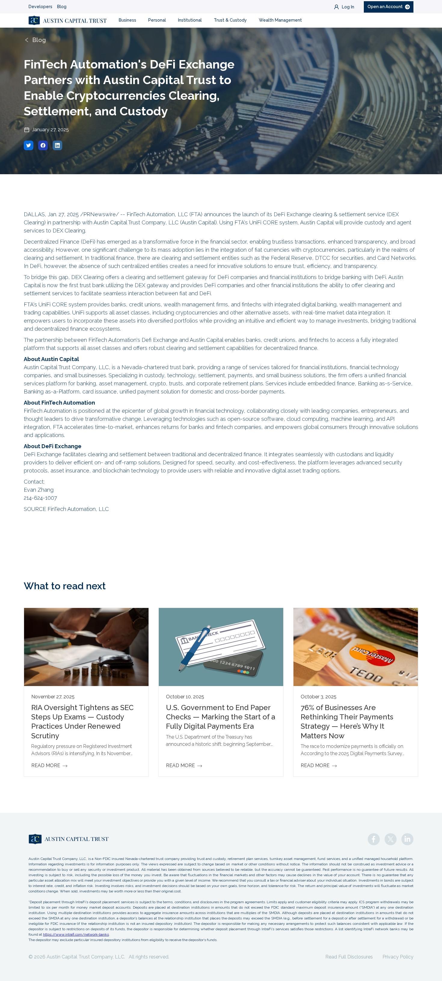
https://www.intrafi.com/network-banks (76, 934)
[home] (68, 21)
